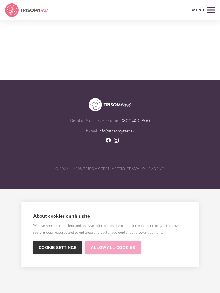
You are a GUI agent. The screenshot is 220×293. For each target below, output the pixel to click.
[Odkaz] (26, 10)
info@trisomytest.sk (117, 131)
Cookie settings (57, 248)
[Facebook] (108, 140)
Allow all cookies (113, 248)
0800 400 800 (135, 121)
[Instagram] (116, 140)
